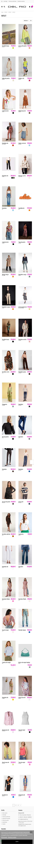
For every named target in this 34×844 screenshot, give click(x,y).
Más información (4, 837)
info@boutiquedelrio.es (24, 819)
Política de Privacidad (6, 818)
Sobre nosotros (4, 813)
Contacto (3, 824)
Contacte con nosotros (21, 1)
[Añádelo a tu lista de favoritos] (14, 26)
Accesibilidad (4, 822)
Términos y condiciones (12, 1)
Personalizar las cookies (12, 837)
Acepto (17, 841)
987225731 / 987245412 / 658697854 (25, 817)
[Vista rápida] (14, 29)
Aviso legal (5, 1)
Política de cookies (5, 820)
